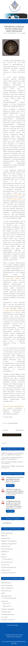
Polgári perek (4, 570)
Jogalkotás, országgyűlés (7, 543)
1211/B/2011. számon (13, 278)
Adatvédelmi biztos (6, 582)
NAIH (2, 554)
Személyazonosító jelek (7, 572)
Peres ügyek (4, 617)
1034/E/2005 (17, 195)
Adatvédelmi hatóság (6, 585)
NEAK (2, 557)
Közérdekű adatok (6, 549)
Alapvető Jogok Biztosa (7, 588)
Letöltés (10, 485)
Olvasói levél (4, 565)
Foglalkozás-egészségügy (8, 541)
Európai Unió (4, 538)
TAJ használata (7, 559)
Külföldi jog (4, 551)
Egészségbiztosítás (6, 596)
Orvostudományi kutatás (7, 567)
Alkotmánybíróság (12, 423)
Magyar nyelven (7, 606)
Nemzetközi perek (6, 562)
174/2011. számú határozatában (12, 310)
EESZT (3, 535)
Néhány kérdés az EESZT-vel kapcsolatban (12, 466)
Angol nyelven (6, 603)
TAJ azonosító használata (9, 598)
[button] (14, 21)
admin (23, 33)
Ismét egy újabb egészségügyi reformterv (12, 462)
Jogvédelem (4, 546)
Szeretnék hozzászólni (12, 434)
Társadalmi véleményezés (8, 619)
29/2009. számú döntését (14, 199)
